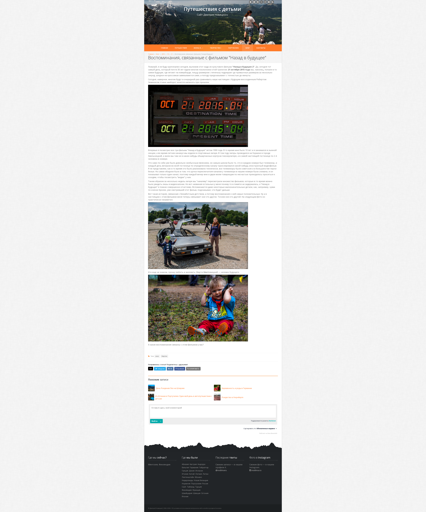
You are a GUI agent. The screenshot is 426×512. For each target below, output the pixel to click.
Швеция (196, 493)
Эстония (204, 493)
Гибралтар (203, 467)
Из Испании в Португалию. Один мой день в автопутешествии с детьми (183, 397)
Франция (196, 490)
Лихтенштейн (188, 477)
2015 (163, 54)
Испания (199, 470)
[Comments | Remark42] (213, 419)
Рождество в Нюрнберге (232, 397)
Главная (164, 48)
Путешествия (181, 48)
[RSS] (272, 2)
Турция (198, 487)
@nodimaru (221, 470)
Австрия (193, 464)
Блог (248, 48)
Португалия (196, 483)
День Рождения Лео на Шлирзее (170, 388)
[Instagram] (265, 2)
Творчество (215, 48)
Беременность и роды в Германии (237, 388)
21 (172, 54)
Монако (198, 477)
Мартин (164, 356)
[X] (261, 2)
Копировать (194, 369)
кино (157, 356)
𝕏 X (150, 369)
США (184, 487)
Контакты (260, 48)
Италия (185, 474)
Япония (185, 496)
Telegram (161, 369)
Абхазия (185, 464)
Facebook (180, 369)
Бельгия (185, 467)
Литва (205, 474)
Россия (205, 483)
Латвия (198, 474)
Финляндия (187, 490)
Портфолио (233, 48)
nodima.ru (256, 470)
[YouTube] (268, 2)
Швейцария (187, 493)
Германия (194, 467)
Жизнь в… (198, 48)
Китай (191, 474)
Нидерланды (187, 480)
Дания (191, 470)
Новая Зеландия (201, 480)
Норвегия (186, 483)
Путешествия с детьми (164, 10)
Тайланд (190, 487)
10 (168, 54)
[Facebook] (257, 2)
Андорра (201, 464)
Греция (185, 470)
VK (171, 369)
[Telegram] (250, 2)
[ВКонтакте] (254, 2)
